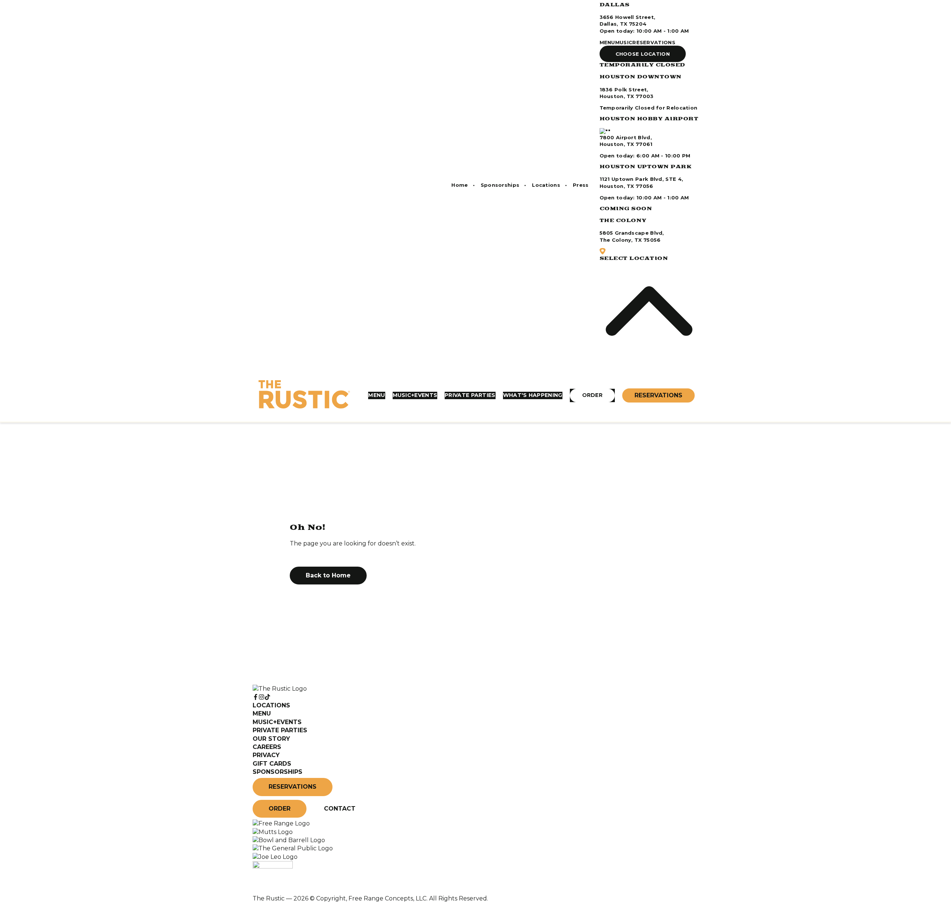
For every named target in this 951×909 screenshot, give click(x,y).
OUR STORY (271, 738)
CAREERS (267, 746)
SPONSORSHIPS (277, 771)
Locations (546, 185)
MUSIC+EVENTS (415, 395)
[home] (304, 395)
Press (581, 185)
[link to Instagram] (261, 697)
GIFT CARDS (272, 763)
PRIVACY (266, 755)
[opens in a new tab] (281, 823)
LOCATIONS (271, 705)
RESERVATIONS (653, 42)
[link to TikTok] (267, 697)
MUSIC (624, 42)
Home (459, 185)
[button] (643, 54)
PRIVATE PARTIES (470, 395)
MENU (607, 42)
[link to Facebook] (256, 697)
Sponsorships (500, 185)
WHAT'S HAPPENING (532, 395)
